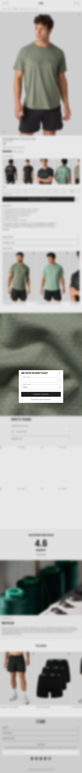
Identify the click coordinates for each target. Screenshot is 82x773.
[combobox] (41, 379)
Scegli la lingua (27, 384)
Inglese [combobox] (25, 387)
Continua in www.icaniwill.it (41, 399)
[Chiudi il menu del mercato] (59, 373)
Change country (41, 394)
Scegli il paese (26, 377)
